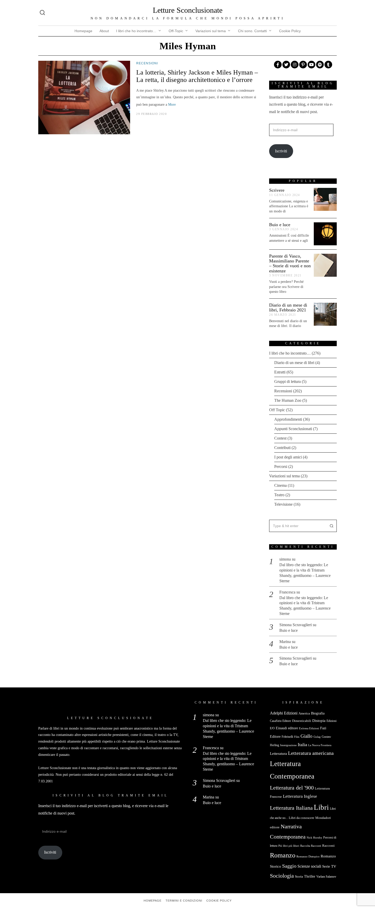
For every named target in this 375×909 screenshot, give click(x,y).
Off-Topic (176, 31)
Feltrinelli (287, 736)
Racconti (328, 845)
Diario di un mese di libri (294, 362)
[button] (330, 526)
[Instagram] (294, 64)
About (104, 31)
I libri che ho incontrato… (136, 31)
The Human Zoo (287, 400)
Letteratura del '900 (292, 787)
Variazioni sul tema (210, 31)
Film (296, 736)
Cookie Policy (290, 31)
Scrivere (276, 190)
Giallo (306, 736)
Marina (285, 641)
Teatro (279, 495)
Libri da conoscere (301, 818)
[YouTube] (311, 64)
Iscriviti (281, 151)
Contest (280, 438)
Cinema (280, 485)
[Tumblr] (328, 64)
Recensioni (147, 63)
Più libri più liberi (288, 845)
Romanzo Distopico (308, 856)
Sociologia (282, 875)
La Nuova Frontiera (319, 745)
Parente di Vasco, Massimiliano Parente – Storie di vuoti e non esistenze (290, 263)
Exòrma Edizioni (309, 728)
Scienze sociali (309, 866)
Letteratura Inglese (300, 796)
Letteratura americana (311, 753)
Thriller (309, 876)
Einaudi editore (287, 728)
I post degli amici (288, 457)
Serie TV (329, 866)
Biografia (317, 713)
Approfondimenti (288, 419)
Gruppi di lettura (287, 381)
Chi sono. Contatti (252, 31)
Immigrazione (288, 745)
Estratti (279, 372)
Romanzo (282, 855)
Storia (299, 876)
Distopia (319, 721)
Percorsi (280, 466)
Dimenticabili (301, 721)
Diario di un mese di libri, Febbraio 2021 (288, 307)
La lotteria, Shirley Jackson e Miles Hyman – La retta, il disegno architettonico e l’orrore (197, 76)
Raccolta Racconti (310, 845)
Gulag (317, 736)
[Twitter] (286, 64)
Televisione (283, 504)
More (172, 104)
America (304, 713)
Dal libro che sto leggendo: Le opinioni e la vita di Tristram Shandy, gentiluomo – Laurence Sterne (305, 573)
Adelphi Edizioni (283, 713)
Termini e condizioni (184, 900)
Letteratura (278, 754)
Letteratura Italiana (291, 808)
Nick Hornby (314, 837)
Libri (321, 807)
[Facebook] (278, 64)
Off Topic (277, 410)
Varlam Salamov (326, 876)
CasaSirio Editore (280, 721)
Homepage (83, 31)
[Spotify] (320, 64)
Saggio (289, 866)
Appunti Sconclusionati (293, 429)
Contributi (282, 447)
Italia (302, 744)
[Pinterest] (303, 64)
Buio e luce (279, 224)
